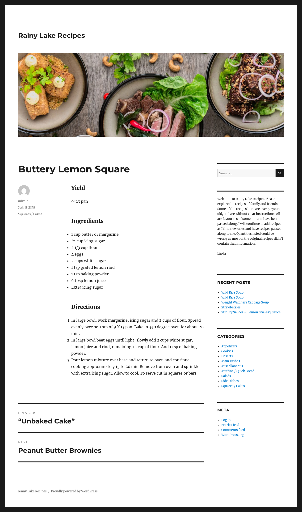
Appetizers (229, 346)
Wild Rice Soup (232, 292)
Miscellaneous (232, 366)
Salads (226, 376)
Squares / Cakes (30, 214)
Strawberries (231, 307)
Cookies (227, 351)
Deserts (227, 356)
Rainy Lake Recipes (51, 35)
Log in (226, 420)
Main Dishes (230, 361)
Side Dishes (230, 381)
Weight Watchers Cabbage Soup (245, 302)
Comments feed (233, 430)
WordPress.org (232, 435)
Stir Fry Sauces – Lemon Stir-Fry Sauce (251, 312)
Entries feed (230, 425)
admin (23, 201)
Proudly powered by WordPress (74, 491)
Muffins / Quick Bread (237, 371)
